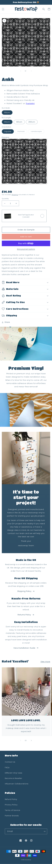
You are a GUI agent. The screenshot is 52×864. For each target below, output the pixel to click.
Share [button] (7, 322)
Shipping (15, 195)
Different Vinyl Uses (13, 773)
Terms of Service (12, 810)
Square (7, 131)
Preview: (6, 137)
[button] (3, 9)
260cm (31, 122)
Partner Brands (12, 815)
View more (45, 661)
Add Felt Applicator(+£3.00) (26, 216)
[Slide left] (20, 71)
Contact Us (10, 762)
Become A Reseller (13, 778)
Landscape (36, 131)
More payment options (26, 249)
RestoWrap (28, 860)
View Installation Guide (24, 648)
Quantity (5, 198)
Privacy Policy (11, 805)
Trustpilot (30, 103)
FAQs (7, 767)
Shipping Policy (24, 591)
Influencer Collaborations (16, 784)
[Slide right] (31, 71)
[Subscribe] (44, 831)
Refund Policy (11, 799)
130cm (19, 122)
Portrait (21, 131)
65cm (7, 112)
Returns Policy (24, 614)
